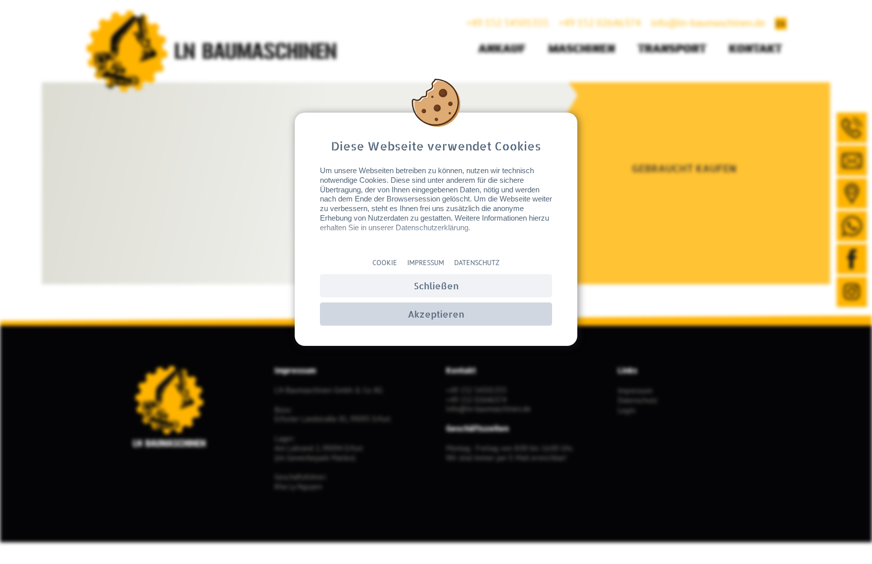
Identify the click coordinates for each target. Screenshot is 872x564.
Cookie (384, 262)
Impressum (425, 262)
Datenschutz (477, 262)
